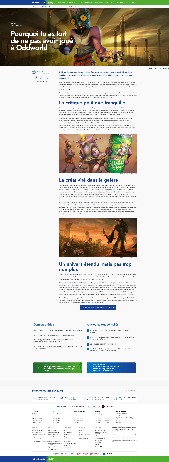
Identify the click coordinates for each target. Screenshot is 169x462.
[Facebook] (89, 406)
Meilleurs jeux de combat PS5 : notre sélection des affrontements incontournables (53, 341)
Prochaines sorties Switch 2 (103, 418)
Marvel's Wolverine (121, 413)
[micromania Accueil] (42, 2)
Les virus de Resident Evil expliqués (103, 344)
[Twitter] (94, 406)
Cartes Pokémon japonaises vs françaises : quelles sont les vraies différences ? (112, 338)
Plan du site (134, 459)
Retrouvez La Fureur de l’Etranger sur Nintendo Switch (99, 307)
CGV (99, 459)
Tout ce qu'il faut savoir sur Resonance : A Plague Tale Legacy (57, 330)
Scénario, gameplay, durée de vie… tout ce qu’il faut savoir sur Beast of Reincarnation (110, 350)
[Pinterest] (108, 406)
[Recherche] (136, 2)
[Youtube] (112, 406)
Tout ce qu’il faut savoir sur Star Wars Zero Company (54, 335)
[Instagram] (98, 406)
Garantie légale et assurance (107, 459)
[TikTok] (103, 406)
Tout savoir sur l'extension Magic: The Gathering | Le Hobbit (111, 331)
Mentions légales (119, 459)
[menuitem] (60, 2)
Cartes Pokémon (79, 418)
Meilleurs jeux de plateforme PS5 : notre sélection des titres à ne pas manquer (57, 348)
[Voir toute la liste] (127, 3)
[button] (60, 2)
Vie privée (127, 459)
